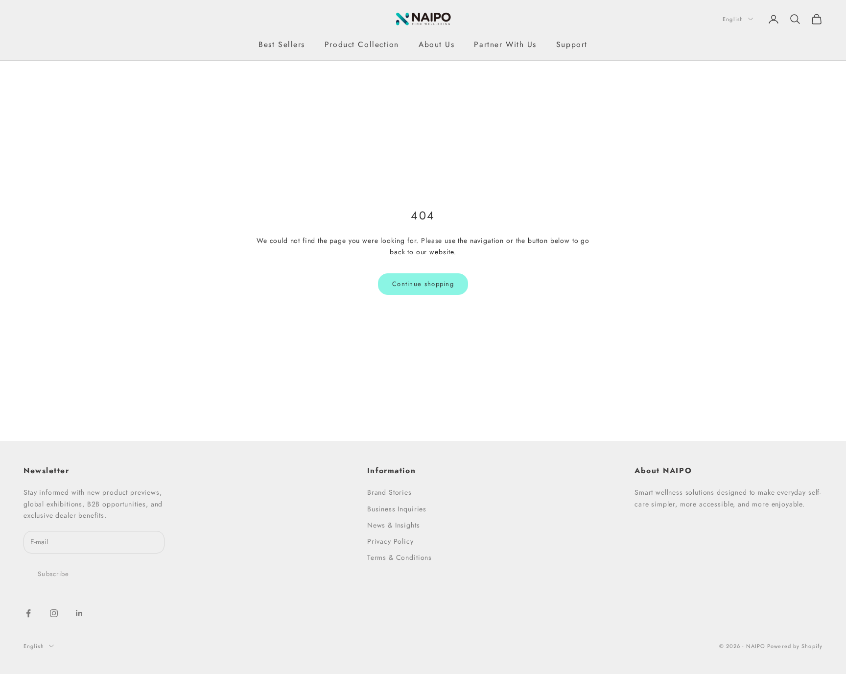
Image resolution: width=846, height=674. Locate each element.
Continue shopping (423, 284)
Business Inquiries (396, 509)
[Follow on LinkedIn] (79, 613)
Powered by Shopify (794, 646)
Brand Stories (389, 492)
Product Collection (362, 44)
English (733, 19)
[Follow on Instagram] (54, 613)
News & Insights (393, 525)
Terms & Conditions (399, 557)
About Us (436, 44)
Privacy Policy (390, 541)
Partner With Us (505, 44)
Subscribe (54, 573)
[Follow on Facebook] (28, 613)
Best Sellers (281, 44)
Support (572, 44)
